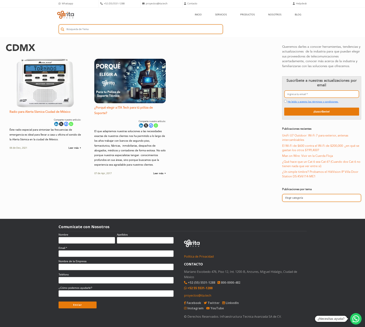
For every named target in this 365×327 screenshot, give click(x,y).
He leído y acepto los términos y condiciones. (313, 102)
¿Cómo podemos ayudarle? (75, 287)
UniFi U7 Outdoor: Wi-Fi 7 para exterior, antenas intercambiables (315, 137)
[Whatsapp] (71, 124)
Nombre (63, 234)
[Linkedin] (56, 124)
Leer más (73, 148)
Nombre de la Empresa (72, 261)
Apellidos (122, 234)
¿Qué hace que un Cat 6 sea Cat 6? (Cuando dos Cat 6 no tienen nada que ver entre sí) (321, 164)
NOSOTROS (275, 14)
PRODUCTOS (247, 14)
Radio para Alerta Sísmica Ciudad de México (40, 112)
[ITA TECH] (65, 14)
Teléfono (64, 274)
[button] (356, 319)
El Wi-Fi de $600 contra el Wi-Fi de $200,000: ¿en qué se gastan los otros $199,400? (320, 148)
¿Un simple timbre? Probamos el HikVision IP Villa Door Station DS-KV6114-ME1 (320, 174)
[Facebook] (66, 124)
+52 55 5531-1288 (200, 288)
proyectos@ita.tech (197, 295)
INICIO (198, 14)
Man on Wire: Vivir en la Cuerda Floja (307, 156)
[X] (61, 124)
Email (63, 247)
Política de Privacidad (199, 256)
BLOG (298, 14)
